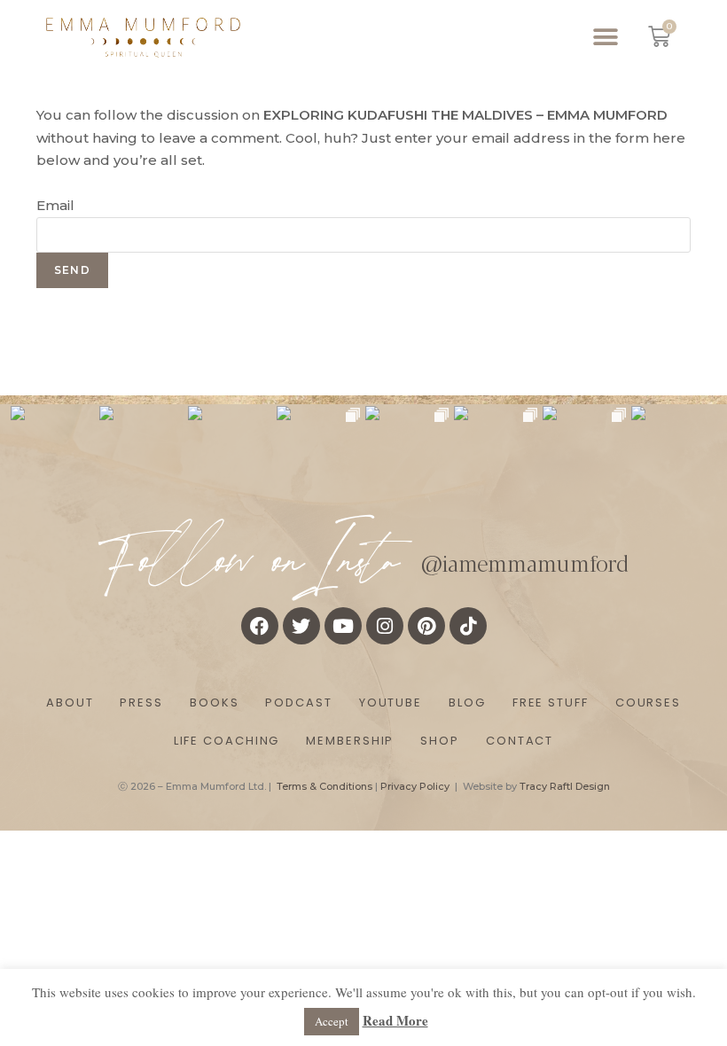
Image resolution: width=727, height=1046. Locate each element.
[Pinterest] (426, 625)
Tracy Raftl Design (565, 786)
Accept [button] (331, 1021)
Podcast (298, 702)
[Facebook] (259, 625)
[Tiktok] (468, 625)
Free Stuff (550, 702)
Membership (350, 740)
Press (141, 702)
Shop (439, 740)
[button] (606, 37)
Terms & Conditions (324, 786)
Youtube (390, 702)
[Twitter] (301, 625)
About (70, 702)
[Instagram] (384, 625)
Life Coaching (227, 740)
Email (55, 205)
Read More (395, 1020)
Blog (467, 702)
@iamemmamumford (525, 562)
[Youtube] (343, 625)
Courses (648, 702)
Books (214, 702)
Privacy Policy (414, 786)
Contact (519, 740)
